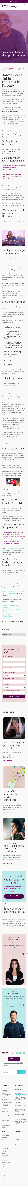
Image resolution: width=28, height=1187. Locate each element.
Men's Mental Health (6, 1135)
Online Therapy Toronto (20, 1119)
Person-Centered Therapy (7, 1123)
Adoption (3, 1153)
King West (17, 1095)
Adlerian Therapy (5, 1113)
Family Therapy (5, 1119)
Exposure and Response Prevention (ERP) (6, 1110)
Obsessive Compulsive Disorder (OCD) (6, 1160)
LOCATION (6, 684)
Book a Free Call (14, 1)
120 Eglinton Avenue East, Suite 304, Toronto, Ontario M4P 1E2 (20, 1092)
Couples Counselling (6, 1125)
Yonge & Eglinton (19, 1089)
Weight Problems (5, 1166)
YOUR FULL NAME (7, 656)
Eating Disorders (5, 1147)
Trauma (3, 1170)
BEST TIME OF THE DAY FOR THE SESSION (11, 679)
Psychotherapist (5, 1117)
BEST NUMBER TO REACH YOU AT (12, 662)
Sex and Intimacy (5, 1145)
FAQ (16, 1142)
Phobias (3, 1172)
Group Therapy (5, 1088)
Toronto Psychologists (6, 1115)
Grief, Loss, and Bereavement (5, 1149)
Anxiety (3, 1179)
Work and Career (5, 1155)
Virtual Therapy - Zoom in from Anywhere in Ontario (20, 1122)
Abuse (3, 1143)
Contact (17, 1144)
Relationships (4, 1151)
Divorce (3, 1139)
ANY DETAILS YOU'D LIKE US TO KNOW (13, 690)
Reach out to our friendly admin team (12, 592)
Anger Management (6, 1162)
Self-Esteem (4, 1173)
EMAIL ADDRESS (7, 667)
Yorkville (17, 1107)
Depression (4, 1164)
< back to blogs (4, 69)
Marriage (3, 1177)
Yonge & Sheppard (19, 1114)
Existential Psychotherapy (7, 1102)
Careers (17, 1139)
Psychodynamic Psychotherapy (5, 1105)
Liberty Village (18, 1102)
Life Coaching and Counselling (5, 1100)
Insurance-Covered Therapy (5, 1121)
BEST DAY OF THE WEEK (9, 672)
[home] (9, 6)
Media (16, 1136)
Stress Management (6, 1175)
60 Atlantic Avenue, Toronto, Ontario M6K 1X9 (20, 1104)
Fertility (3, 1168)
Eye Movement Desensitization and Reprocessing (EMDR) (6, 1094)
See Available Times (14, 896)
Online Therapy (5, 1097)
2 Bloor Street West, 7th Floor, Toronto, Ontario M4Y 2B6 (20, 1110)
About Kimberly (18, 1135)
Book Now (14, 1059)
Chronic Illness (5, 1137)
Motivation (4, 1157)
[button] (24, 5)
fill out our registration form (9, 593)
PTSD (3, 1141)
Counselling (4, 1127)
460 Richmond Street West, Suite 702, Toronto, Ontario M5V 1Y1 (20, 1098)
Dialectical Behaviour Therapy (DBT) (6, 1091)
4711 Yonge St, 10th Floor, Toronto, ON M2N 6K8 (20, 1116)
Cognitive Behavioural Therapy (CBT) (6, 1108)
